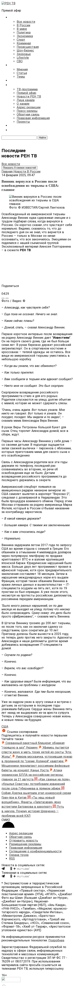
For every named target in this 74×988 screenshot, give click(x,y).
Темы (21, 76)
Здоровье (24, 54)
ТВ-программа (27, 89)
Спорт (21, 39)
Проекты (23, 121)
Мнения (22, 69)
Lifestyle (23, 57)
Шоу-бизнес (25, 50)
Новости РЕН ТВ (29, 96)
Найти (42, 137)
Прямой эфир (26, 93)
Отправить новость (23, 840)
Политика (24, 32)
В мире (22, 29)
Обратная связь (28, 114)
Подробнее (56, 940)
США (5, 726)
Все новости (26, 21)
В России (23, 25)
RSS (12, 858)
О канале (23, 104)
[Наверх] (4, 984)
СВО (20, 61)
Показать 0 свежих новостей (19, 167)
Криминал (24, 43)
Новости (20, 171)
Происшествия (28, 47)
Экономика (25, 36)
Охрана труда (18, 855)
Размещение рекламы (25, 844)
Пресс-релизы (27, 111)
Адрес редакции (28, 107)
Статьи (22, 73)
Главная (7, 171)
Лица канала (26, 100)
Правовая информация (33, 118)
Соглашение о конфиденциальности (35, 851)
